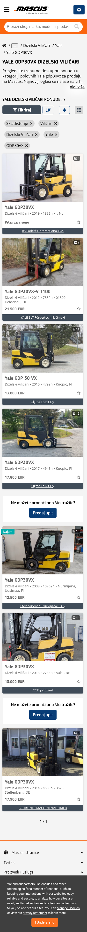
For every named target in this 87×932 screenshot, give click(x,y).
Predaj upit (43, 512)
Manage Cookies (68, 908)
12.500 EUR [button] (15, 598)
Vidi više (77, 87)
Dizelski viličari (36, 45)
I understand (44, 922)
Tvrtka (9, 863)
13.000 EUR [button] (15, 682)
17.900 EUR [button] (15, 800)
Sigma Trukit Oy (42, 401)
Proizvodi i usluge (19, 872)
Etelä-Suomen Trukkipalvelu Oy (42, 606)
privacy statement (35, 913)
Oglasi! (79, 9)
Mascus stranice (25, 853)
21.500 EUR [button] (15, 309)
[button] (21, 109)
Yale (59, 45)
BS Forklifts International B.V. (43, 231)
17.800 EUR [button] (15, 478)
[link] (42, 178)
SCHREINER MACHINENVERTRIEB (43, 808)
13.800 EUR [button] (15, 393)
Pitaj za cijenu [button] (17, 223)
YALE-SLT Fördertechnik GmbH (43, 317)
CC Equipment (43, 690)
